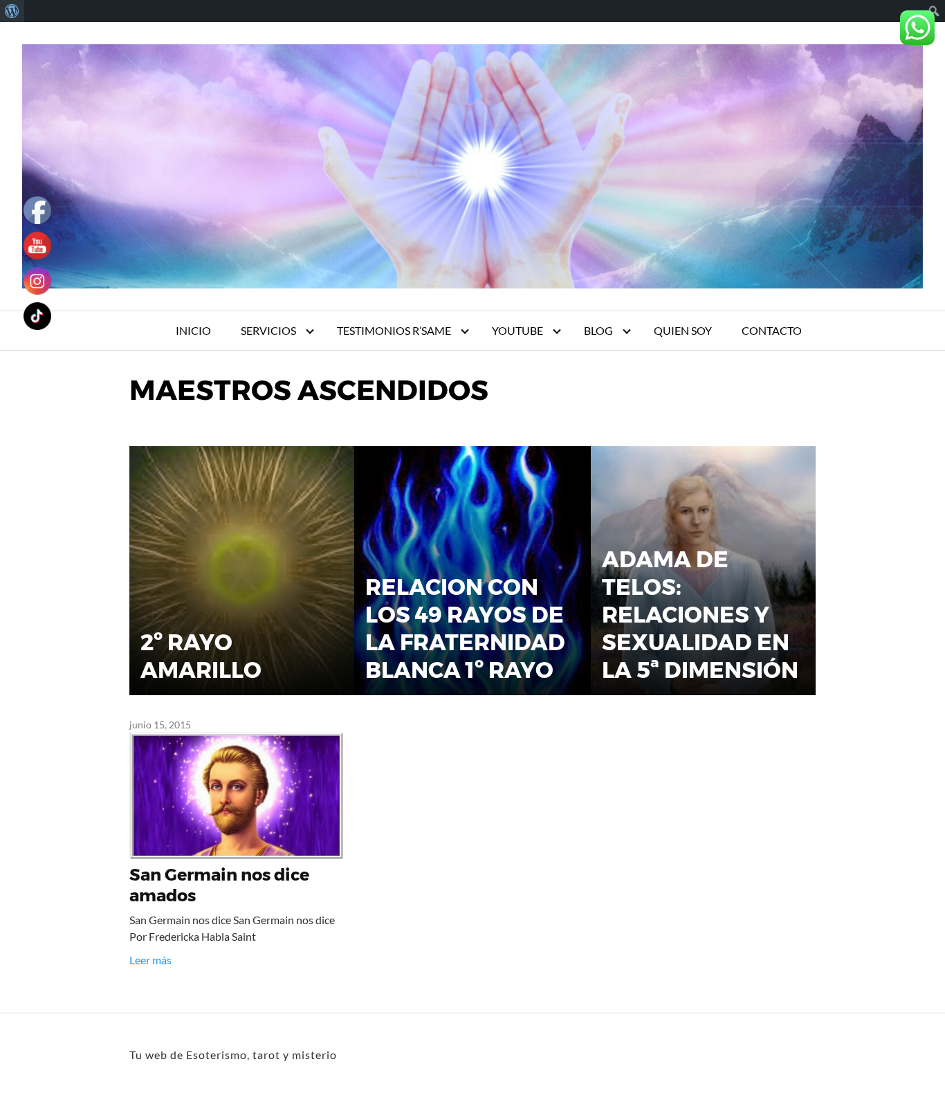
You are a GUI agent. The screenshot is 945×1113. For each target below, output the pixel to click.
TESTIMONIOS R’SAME (394, 330)
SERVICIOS (268, 330)
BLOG (598, 330)
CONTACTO (772, 330)
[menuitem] (12, 11)
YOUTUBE (517, 330)
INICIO (193, 330)
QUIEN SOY (683, 330)
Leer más (150, 959)
